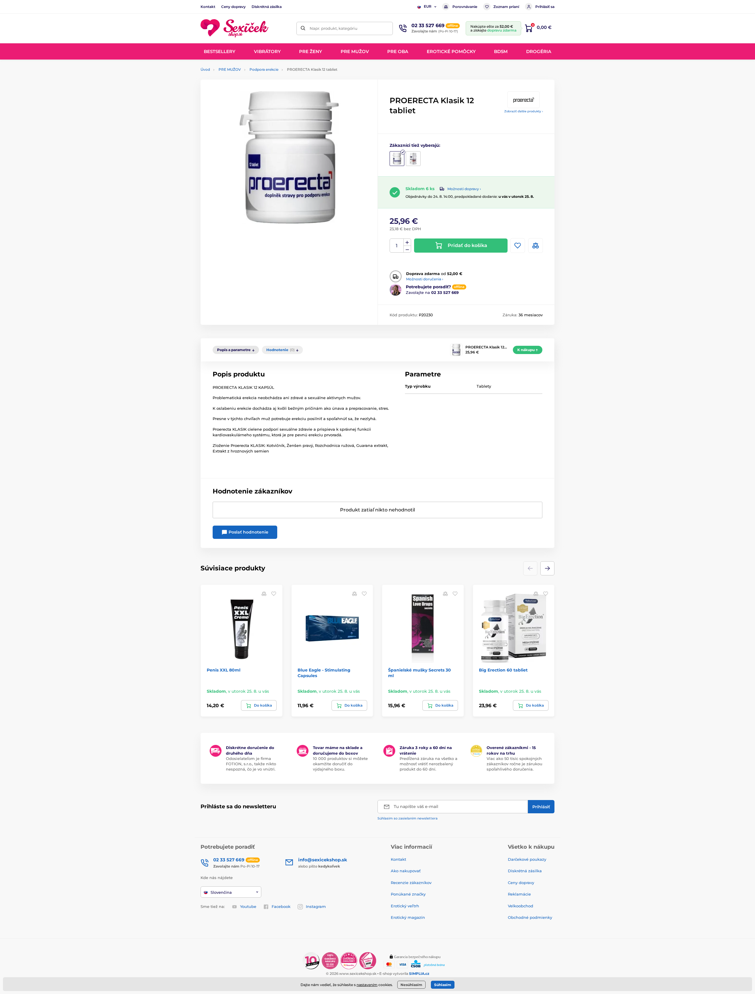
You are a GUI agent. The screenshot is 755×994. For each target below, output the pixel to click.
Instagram (316, 906)
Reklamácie (519, 894)
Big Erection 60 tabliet (503, 670)
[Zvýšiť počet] (407, 242)
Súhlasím (442, 985)
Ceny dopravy (233, 6)
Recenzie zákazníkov (411, 882)
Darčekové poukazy (527, 859)
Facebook (281, 906)
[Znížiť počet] (407, 249)
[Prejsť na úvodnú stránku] (234, 28)
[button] (547, 568)
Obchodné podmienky (530, 917)
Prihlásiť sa (544, 6)
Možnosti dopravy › (464, 189)
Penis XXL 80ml (223, 670)
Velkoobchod (520, 906)
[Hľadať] (303, 28)
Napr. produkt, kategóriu (333, 28)
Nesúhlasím (411, 985)
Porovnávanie (464, 6)
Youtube (248, 906)
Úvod (205, 69)
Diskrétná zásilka (267, 6)
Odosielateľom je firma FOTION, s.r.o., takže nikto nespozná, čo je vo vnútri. (251, 763)
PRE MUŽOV (230, 69)
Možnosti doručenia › (424, 279)
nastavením (367, 985)
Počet (397, 246)
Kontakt (208, 6)
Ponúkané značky (408, 894)
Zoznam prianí (506, 6)
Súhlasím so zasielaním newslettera (408, 818)
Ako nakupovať (406, 870)
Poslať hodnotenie (247, 532)
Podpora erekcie (264, 69)
